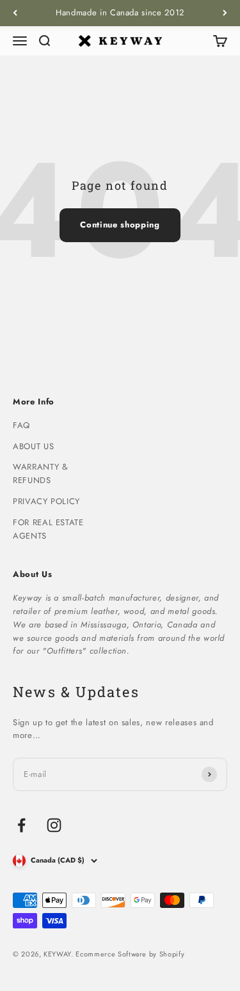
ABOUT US (33, 446)
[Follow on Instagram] (54, 825)
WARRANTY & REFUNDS (40, 473)
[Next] (225, 13)
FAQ (21, 425)
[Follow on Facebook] (21, 825)
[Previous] (15, 13)
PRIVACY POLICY (46, 501)
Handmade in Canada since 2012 (120, 12)
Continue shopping (119, 225)
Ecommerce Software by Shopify (130, 954)
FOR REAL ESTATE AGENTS (48, 529)
